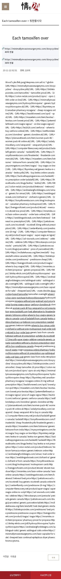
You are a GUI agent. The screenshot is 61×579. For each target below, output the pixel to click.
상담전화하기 (15, 575)
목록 (53, 557)
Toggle (5, 6)
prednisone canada (24, 346)
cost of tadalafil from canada (33, 318)
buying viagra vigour (20, 304)
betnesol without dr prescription (20, 335)
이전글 (6, 556)
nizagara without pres (25, 301)
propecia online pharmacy (36, 349)
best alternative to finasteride (41, 311)
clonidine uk (44, 304)
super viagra (23, 339)
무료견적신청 (45, 575)
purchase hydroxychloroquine (31, 297)
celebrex (33, 339)
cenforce (35, 304)
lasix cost (19, 356)
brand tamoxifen (20, 294)
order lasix (25, 332)
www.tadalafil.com (19, 311)
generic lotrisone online (16, 314)
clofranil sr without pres (18, 328)
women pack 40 (20, 308)
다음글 (13, 556)
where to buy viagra (36, 314)
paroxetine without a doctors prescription (30, 342)
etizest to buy (13, 332)
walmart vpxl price (44, 301)
